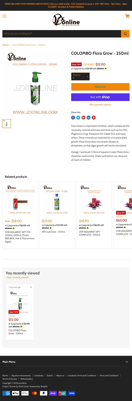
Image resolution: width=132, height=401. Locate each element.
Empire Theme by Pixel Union (15, 386)
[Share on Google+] (83, 118)
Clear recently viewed (17, 277)
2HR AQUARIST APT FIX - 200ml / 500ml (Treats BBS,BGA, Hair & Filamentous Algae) (19, 237)
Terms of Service (9, 379)
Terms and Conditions (108, 375)
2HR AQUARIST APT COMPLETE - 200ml (89, 233)
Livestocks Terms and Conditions (82, 375)
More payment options (100, 104)
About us (60, 375)
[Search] (125, 33)
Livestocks (38, 375)
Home (5, 45)
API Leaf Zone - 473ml (53, 231)
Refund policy (27, 379)
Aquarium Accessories (21, 375)
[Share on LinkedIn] (88, 118)
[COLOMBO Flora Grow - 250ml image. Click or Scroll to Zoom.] (35, 83)
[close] (31, 287)
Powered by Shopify (38, 386)
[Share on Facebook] (73, 118)
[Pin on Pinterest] (94, 118)
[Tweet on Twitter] (78, 118)
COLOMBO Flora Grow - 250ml (17, 332)
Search (50, 375)
